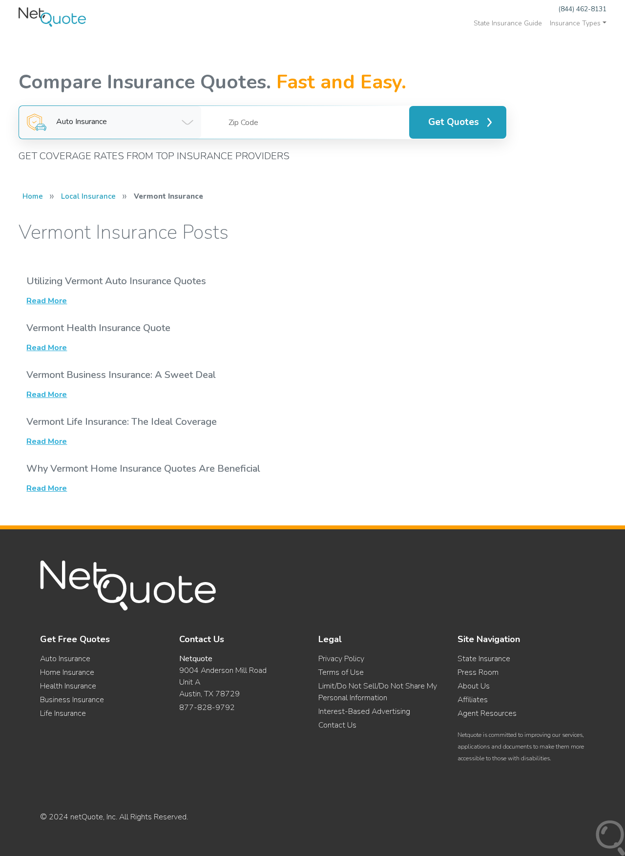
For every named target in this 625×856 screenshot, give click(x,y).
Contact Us (337, 725)
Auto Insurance (65, 658)
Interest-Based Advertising (364, 711)
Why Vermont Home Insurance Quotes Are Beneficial (143, 468)
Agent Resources (487, 713)
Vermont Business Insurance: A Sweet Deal (121, 374)
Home (32, 196)
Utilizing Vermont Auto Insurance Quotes (116, 281)
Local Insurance (88, 196)
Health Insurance (68, 686)
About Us (474, 686)
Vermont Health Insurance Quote (98, 327)
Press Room (478, 672)
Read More (46, 300)
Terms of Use (341, 672)
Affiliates (473, 699)
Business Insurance (72, 699)
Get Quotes (453, 122)
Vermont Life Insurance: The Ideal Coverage (121, 421)
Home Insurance (67, 672)
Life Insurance (63, 713)
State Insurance (484, 658)
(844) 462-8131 (582, 9)
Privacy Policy (341, 658)
